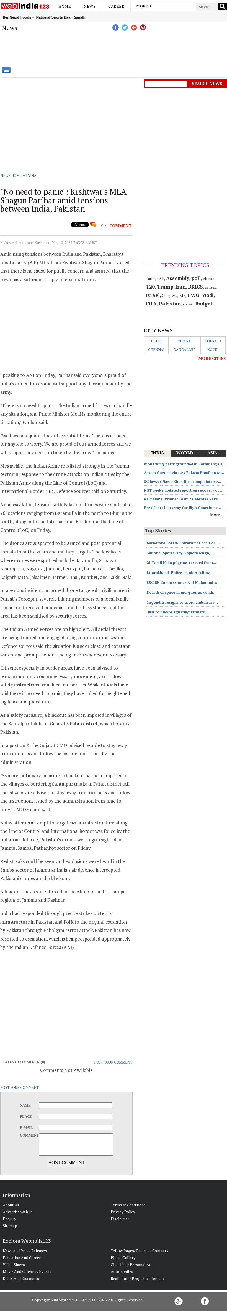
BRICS (195, 286)
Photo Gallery (123, 1257)
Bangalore (184, 349)
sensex (210, 287)
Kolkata (213, 341)
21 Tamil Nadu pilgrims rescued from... (181, 562)
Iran (180, 286)
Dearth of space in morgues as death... (181, 592)
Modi (208, 295)
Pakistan (170, 303)
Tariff (150, 278)
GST (160, 278)
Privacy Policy (123, 1211)
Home (64, 6)
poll (196, 278)
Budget (203, 303)
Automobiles (122, 1271)
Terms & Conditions (128, 1204)
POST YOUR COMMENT (113, 1062)
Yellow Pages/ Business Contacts (139, 1250)
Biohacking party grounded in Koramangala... (185, 464)
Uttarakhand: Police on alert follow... (180, 572)
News (90, 6)
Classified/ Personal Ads (132, 1264)
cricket (188, 304)
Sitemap (10, 1225)
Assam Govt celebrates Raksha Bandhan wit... (184, 472)
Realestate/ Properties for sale (138, 1278)
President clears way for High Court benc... (182, 507)
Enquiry (9, 1218)
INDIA (31, 175)
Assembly (177, 278)
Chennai (156, 349)
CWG (193, 295)
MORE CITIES (212, 358)
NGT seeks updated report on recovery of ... (183, 490)
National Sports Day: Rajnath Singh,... (180, 552)
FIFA (151, 303)
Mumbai (184, 341)
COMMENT (120, 226)
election (209, 278)
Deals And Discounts (21, 1278)
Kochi (213, 349)
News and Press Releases (25, 1250)
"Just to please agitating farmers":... (179, 612)
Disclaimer (120, 1218)
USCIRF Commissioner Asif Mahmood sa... (184, 582)
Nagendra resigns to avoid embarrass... (182, 602)
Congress (169, 295)
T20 (150, 286)
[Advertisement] (141, 48)
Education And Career (22, 1257)
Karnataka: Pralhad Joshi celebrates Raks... (182, 499)
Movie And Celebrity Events (27, 1271)
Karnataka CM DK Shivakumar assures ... (183, 542)
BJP (182, 295)
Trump (165, 286)
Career (116, 6)
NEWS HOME (11, 175)
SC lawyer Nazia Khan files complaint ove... (182, 481)
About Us (11, 1204)
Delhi (156, 341)
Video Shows (14, 1264)
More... (216, 514)
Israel (153, 295)
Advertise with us (18, 1211)
